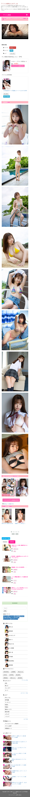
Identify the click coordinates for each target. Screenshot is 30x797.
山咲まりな (16, 548)
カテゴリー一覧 (24, 693)
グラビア (22, 616)
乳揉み (5, 617)
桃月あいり (12, 47)
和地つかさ (12, 678)
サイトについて (12, 795)
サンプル (12, 53)
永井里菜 (11, 674)
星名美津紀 (6, 671)
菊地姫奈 (15, 569)
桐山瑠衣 (18, 674)
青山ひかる (20, 671)
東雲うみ (15, 591)
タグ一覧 (26, 719)
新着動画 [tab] (12, 542)
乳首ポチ (17, 617)
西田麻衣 (6, 678)
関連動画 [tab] (5, 542)
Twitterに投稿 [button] (7, 538)
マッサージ (12, 616)
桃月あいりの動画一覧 (8, 504)
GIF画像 (17, 616)
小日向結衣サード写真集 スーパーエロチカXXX (15, 90)
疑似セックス (11, 617)
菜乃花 (5, 674)
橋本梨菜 (20, 678)
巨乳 (11, 50)
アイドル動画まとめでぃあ (9, 4)
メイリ (15, 580)
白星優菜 (13, 671)
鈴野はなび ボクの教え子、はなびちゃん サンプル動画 (19, 783)
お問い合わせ (18, 795)
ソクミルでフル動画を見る (18, 66)
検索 (5, 610)
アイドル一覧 (25, 680)
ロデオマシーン (14, 618)
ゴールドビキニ (7, 618)
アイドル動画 (7, 15)
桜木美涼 (15, 559)
